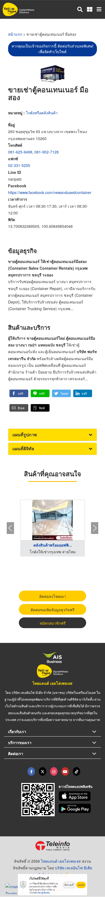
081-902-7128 (46, 152)
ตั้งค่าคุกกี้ (69, 884)
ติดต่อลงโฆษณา (52, 596)
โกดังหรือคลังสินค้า (42, 112)
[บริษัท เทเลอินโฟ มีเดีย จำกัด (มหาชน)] (52, 845)
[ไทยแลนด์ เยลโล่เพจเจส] (42, 771)
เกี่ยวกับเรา (17, 731)
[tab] (52, 435)
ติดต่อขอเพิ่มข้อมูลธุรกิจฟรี (53, 609)
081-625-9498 (20, 152)
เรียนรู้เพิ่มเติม (43, 892)
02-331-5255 (19, 165)
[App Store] (80, 796)
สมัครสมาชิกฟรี (53, 623)
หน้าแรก (15, 34)
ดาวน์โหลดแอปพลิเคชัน (75, 786)
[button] (18, 393)
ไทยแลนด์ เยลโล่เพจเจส (52, 683)
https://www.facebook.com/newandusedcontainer (49, 192)
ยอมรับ (81, 884)
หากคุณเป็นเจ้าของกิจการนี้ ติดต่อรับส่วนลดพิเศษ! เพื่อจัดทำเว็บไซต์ (52, 48)
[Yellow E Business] (31, 771)
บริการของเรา (20, 742)
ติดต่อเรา (15, 753)
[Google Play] (80, 808)
